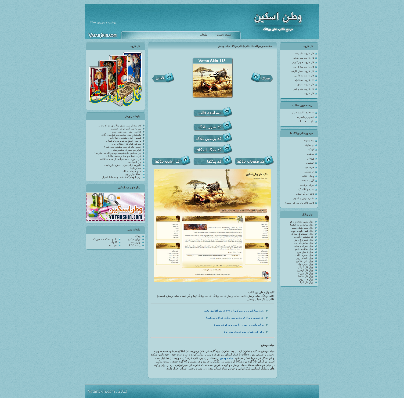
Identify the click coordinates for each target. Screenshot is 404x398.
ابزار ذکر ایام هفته (304, 246)
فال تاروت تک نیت (304, 53)
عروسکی (309, 171)
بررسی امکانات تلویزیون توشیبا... (123, 141)
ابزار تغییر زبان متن (304, 240)
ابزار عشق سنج (305, 252)
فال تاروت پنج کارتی (303, 66)
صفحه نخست (223, 34)
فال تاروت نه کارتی (304, 75)
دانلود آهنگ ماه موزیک (105, 239)
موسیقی (309, 167)
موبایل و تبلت (307, 185)
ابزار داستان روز (305, 258)
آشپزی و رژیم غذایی (303, 198)
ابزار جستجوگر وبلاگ (302, 234)
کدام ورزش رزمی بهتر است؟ (125, 131)
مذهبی (310, 154)
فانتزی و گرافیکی (305, 194)
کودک (311, 149)
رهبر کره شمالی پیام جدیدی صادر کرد (244, 331)
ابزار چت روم (306, 279)
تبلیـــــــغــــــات (306, 121)
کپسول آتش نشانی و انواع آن (125, 137)
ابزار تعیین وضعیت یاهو (302, 221)
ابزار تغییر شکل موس (302, 227)
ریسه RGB (135, 245)
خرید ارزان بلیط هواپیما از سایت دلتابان (120, 159)
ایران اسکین (134, 239)
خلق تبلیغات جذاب (131, 171)
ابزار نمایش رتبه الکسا (302, 224)
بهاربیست (135, 242)
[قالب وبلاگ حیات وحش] (212, 281)
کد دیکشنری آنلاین (304, 237)
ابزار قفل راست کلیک (302, 230)
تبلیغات (203, 34)
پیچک (138, 236)
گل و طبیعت (307, 180)
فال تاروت (309, 93)
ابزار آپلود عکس (305, 261)
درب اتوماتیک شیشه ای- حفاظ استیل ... (120, 177)
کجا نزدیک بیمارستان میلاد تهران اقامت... (119, 125)
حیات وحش (226, 358)
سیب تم (113, 245)
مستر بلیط (135, 168)
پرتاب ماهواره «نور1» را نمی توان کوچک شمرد (239, 324)
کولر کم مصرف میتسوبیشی (126, 150)
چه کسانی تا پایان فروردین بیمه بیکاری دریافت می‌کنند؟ (235, 317)
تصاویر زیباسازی (305, 117)
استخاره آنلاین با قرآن (303, 112)
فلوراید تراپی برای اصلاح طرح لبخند (122, 165)
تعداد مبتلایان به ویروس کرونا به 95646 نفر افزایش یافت (234, 310)
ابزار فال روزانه (305, 273)
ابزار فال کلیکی (305, 267)
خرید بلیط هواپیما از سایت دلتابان (123, 156)
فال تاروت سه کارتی (303, 58)
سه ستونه (309, 140)
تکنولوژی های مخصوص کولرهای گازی (121, 134)
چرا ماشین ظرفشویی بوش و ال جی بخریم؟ (117, 153)
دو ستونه (309, 145)
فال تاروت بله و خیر (304, 89)
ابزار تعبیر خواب (305, 264)
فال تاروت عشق (305, 84)
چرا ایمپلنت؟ (134, 162)
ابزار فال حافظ (306, 276)
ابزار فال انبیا (307, 282)
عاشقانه (310, 162)
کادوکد (113, 242)
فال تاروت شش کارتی (302, 71)
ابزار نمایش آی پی (304, 243)
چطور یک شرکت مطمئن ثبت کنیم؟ (122, 147)
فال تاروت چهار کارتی (303, 62)
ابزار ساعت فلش (304, 249)
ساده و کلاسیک (306, 189)
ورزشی (310, 158)
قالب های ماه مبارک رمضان (299, 202)
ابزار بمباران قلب (305, 255)
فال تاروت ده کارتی (304, 80)
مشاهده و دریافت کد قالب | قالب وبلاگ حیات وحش (245, 46)
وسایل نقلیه (308, 176)
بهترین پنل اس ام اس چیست (126, 128)
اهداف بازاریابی (133, 174)
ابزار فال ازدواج (305, 270)
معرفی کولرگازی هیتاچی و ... (126, 144)
